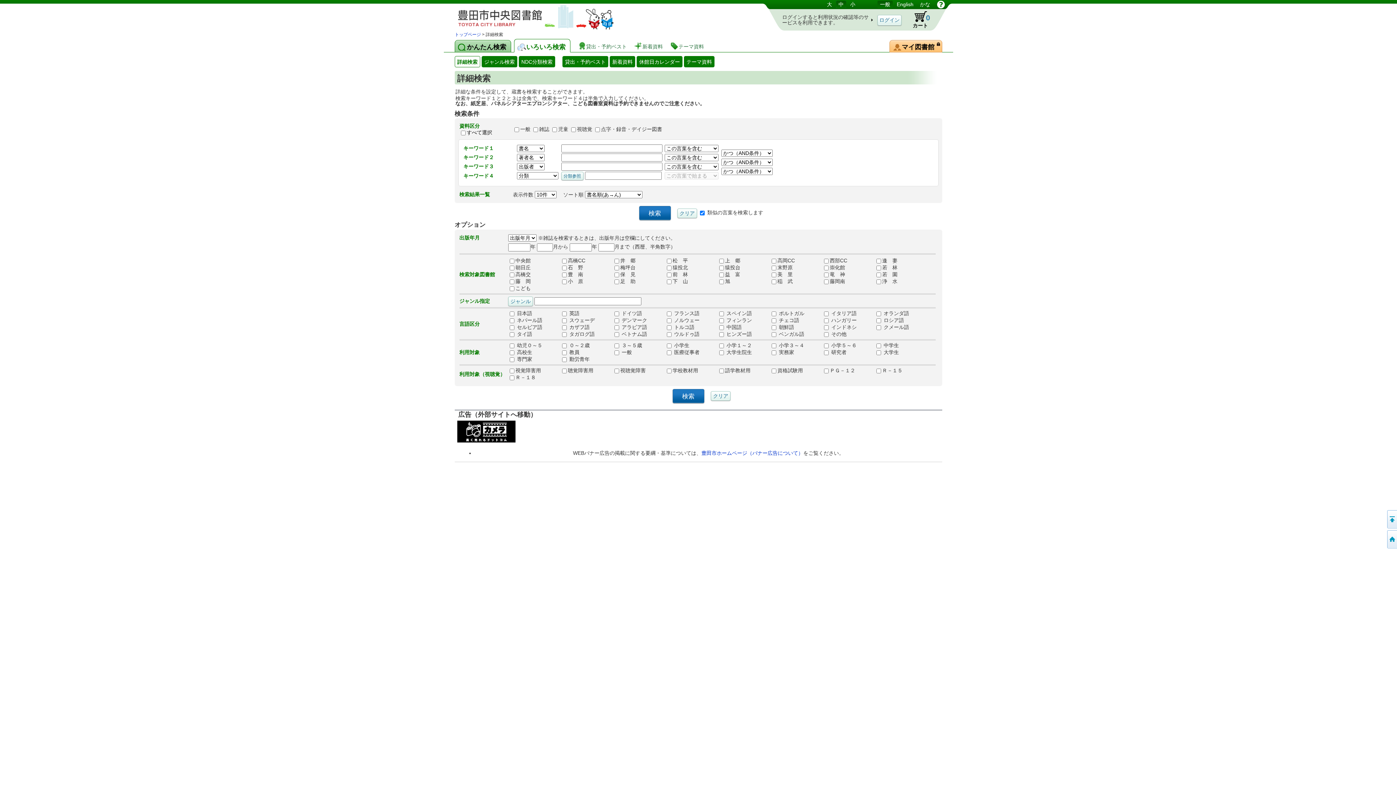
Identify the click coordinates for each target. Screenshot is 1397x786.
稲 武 (785, 281)
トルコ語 (683, 327)
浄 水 (889, 281)
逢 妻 (889, 260)
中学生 (890, 345)
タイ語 (524, 334)
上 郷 (732, 260)
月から (560, 247)
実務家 (785, 352)
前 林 (680, 274)
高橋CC (576, 260)
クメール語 (895, 327)
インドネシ (843, 327)
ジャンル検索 (499, 62)
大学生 (890, 352)
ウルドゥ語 (686, 334)
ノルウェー (686, 320)
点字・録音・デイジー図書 (631, 129)
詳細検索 (467, 62)
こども (523, 288)
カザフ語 (579, 327)
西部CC (838, 260)
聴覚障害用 (580, 370)
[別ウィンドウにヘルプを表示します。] (941, 4)
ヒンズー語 (738, 334)
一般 (885, 4)
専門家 (524, 359)
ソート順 (574, 195)
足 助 (628, 281)
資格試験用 (790, 370)
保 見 (628, 274)
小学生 (681, 345)
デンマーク (633, 320)
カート (921, 20)
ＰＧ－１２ (842, 370)
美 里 (785, 274)
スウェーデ (581, 320)
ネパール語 (529, 320)
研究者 (838, 352)
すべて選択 (479, 132)
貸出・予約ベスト (585, 62)
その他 (838, 334)
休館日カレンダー (659, 62)
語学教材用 (738, 370)
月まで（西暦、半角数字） (645, 247)
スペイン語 (738, 313)
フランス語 (686, 313)
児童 (563, 129)
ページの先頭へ (1391, 519)
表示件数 (524, 195)
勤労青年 (579, 359)
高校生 (524, 352)
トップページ (468, 34)
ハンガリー (843, 320)
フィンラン (738, 320)
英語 (574, 313)
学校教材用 (685, 370)
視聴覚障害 (633, 370)
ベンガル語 (790, 334)
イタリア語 (843, 313)
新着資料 (622, 62)
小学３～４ (790, 345)
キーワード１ (478, 148)
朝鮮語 (785, 327)
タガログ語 (581, 334)
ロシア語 (893, 320)
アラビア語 (633, 327)
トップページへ (1391, 539)
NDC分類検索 (537, 62)
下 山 (680, 281)
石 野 (575, 267)
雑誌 (544, 129)
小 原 (575, 281)
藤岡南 (837, 281)
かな (925, 4)
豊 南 (575, 274)
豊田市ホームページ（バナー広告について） (752, 453)
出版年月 (469, 238)
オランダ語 (895, 313)
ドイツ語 (631, 313)
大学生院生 (738, 352)
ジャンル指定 (474, 301)
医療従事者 (686, 352)
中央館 (523, 260)
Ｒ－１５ (892, 370)
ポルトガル (790, 313)
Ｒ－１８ (526, 377)
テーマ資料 (699, 62)
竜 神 (837, 274)
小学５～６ (843, 345)
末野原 (785, 267)
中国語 (733, 327)
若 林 (889, 267)
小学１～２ (738, 345)
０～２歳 (579, 345)
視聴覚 (584, 129)
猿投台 (732, 267)
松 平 (680, 260)
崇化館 (837, 267)
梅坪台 (628, 267)
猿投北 (680, 267)
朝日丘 (523, 267)
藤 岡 (523, 281)
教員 (574, 352)
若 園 (889, 274)
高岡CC (786, 260)
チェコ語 (788, 320)
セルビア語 (529, 327)
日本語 (524, 313)
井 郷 (628, 260)
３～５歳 (631, 345)
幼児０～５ (529, 345)
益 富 (732, 274)
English (905, 4)
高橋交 (523, 274)
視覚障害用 (528, 370)
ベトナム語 (633, 334)
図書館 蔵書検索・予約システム (531, 15)
